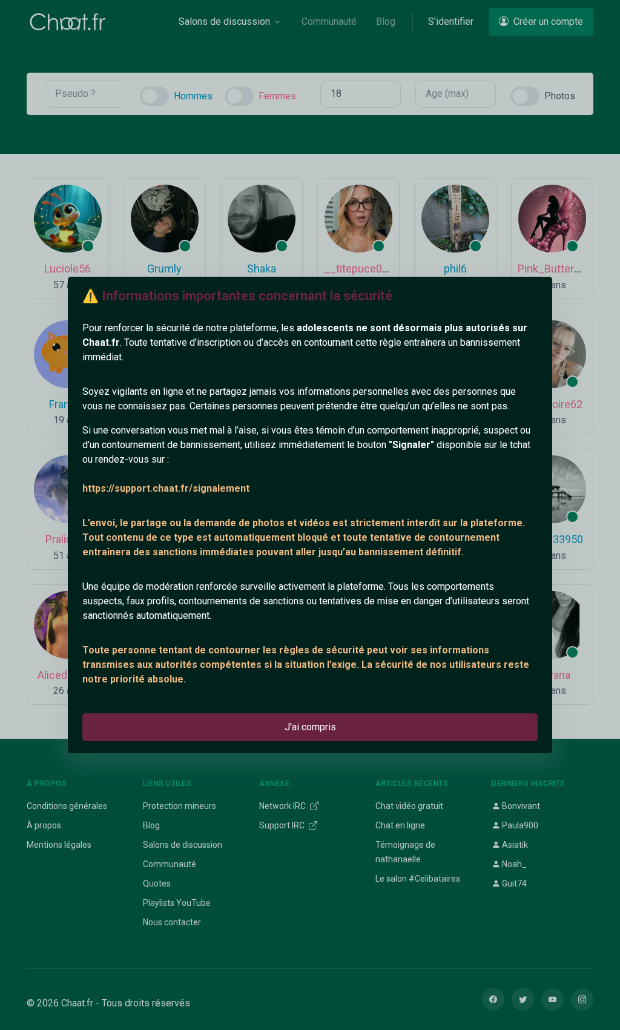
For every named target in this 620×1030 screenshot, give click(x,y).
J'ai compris (310, 727)
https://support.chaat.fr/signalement (165, 488)
